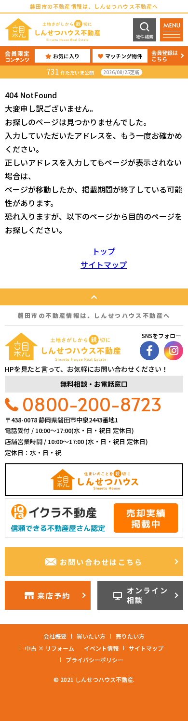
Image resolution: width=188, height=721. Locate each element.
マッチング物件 (123, 56)
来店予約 (53, 595)
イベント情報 (101, 648)
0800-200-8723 (92, 404)
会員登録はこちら (164, 56)
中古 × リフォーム (49, 648)
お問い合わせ (101, 562)
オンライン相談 (147, 595)
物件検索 (144, 37)
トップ (103, 251)
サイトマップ (104, 264)
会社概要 (55, 636)
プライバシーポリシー (94, 659)
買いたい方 (91, 636)
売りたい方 (130, 636)
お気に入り (66, 56)
